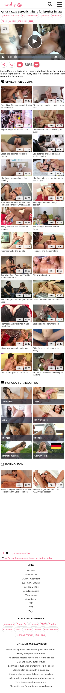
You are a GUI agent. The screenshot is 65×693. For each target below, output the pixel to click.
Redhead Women (24, 635)
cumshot (56, 15)
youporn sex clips (10, 15)
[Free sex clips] (13, 7)
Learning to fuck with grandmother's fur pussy (31, 666)
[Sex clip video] (4, 65)
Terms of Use (31, 574)
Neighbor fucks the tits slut (13, 251)
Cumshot (7, 629)
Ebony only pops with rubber (31, 653)
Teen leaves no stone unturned (30, 682)
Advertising (30, 599)
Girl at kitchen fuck (41, 275)
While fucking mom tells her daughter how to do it (31, 649)
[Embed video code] (12, 65)
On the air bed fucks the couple (47, 299)
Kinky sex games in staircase (14, 348)
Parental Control (31, 587)
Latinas (34, 624)
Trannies (27, 629)
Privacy (31, 570)
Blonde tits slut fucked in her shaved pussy (31, 686)
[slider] (33, 57)
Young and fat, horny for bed (46, 324)
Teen (17, 629)
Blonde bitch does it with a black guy (31, 670)
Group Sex (22, 624)
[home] (4, 553)
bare (31, 21)
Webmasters (31, 595)
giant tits (45, 15)
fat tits (12, 21)
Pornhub (53, 624)
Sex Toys (40, 635)
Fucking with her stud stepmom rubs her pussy (31, 678)
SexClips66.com (31, 591)
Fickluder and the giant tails (45, 251)
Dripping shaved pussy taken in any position (31, 674)
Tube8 (38, 629)
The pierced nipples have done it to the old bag (30, 657)
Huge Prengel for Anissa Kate (14, 129)
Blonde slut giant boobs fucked (15, 372)
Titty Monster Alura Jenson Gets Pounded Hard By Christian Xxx (15, 203)
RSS (31, 603)
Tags (31, 611)
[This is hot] (20, 65)
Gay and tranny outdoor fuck (31, 661)
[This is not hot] (36, 65)
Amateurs (9, 624)
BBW (43, 624)
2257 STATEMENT (31, 582)
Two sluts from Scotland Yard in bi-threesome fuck (15, 276)
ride (4, 21)
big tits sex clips (30, 15)
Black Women (51, 629)
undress (22, 21)
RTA (31, 607)
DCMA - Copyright (31, 578)
